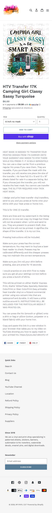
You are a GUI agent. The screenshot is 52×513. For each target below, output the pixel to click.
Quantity (41, 117)
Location (9, 393)
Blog (7, 380)
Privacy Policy (11, 414)
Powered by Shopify (35, 505)
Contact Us (10, 373)
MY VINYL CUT (21, 505)
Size (5, 117)
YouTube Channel (13, 387)
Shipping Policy (12, 407)
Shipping (7, 108)
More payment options (26, 143)
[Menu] (47, 10)
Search (8, 366)
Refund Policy (12, 400)
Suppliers (9, 421)
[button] (26, 104)
